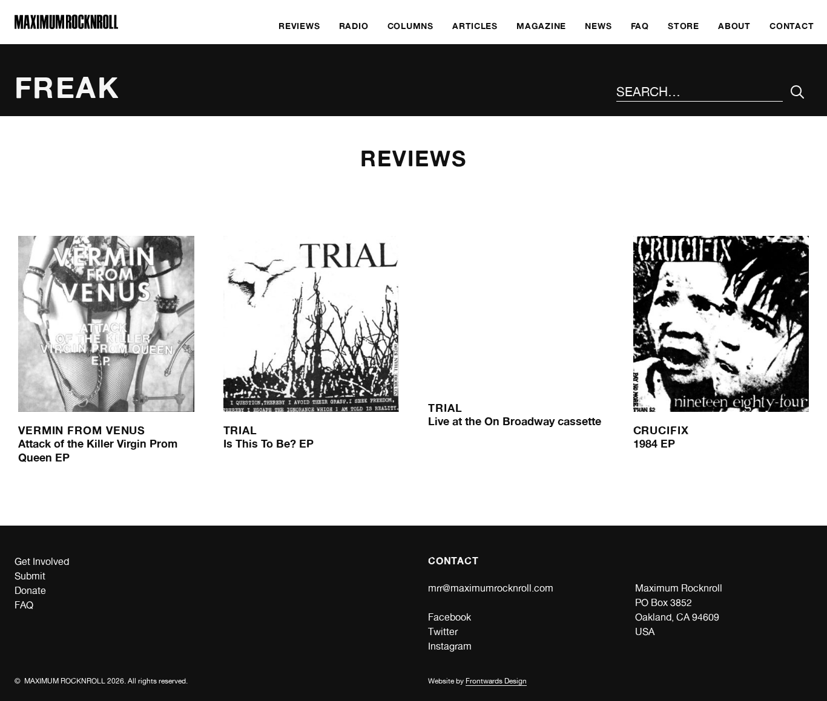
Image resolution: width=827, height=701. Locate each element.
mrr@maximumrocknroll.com (490, 588)
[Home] (66, 25)
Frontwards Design (496, 681)
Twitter (443, 631)
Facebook (449, 617)
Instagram (450, 646)
